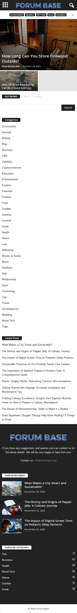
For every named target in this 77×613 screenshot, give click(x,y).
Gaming (6, 214)
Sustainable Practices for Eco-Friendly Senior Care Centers (36, 364)
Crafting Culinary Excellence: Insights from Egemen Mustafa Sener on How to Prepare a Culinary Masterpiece (36, 400)
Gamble (6, 208)
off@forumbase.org (45, 460)
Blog (51, 15)
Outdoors (7, 267)
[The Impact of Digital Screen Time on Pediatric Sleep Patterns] (12, 526)
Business (61, 15)
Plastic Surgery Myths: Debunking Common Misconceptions (36, 381)
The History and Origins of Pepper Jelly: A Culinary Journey (36, 351)
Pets (4, 273)
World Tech (8, 320)
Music (5, 261)
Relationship (9, 279)
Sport (5, 285)
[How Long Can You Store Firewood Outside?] (38, 44)
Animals (30, 15)
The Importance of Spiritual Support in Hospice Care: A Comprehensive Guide (33, 372)
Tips (4, 297)
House (5, 238)
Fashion (6, 185)
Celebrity (7, 161)
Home (26, 96)
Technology (8, 291)
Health (5, 232)
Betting (41, 15)
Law (4, 244)
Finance (6, 197)
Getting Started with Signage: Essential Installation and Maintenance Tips (33, 389)
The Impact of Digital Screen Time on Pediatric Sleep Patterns (37, 357)
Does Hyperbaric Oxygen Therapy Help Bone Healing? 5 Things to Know (38, 417)
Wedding (7, 314)
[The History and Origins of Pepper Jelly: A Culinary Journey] (12, 507)
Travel (5, 302)
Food (5, 202)
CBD (4, 155)
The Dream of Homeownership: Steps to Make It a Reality (35, 408)
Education (7, 173)
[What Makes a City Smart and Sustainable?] (12, 488)
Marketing (7, 250)
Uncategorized (10, 308)
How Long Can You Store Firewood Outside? (35, 58)
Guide (5, 226)
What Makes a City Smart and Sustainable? (27, 344)
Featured (7, 191)
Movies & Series (11, 255)
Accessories (16, 15)
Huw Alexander (11, 66)
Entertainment (10, 179)
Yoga (5, 326)
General (6, 220)
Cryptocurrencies (11, 167)
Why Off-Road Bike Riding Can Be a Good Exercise (18, 86)
